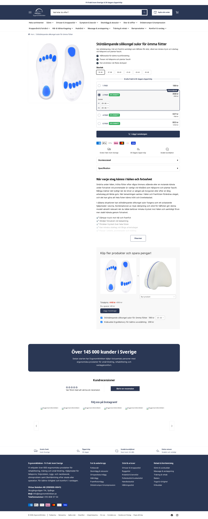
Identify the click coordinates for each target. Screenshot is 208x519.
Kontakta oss (111, 515)
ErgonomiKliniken (40, 515)
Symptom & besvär (88, 22)
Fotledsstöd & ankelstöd (132, 478)
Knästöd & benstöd (130, 474)
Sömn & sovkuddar (162, 468)
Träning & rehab (120, 28)
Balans (156, 478)
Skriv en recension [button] (125, 388)
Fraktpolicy (52, 515)
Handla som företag (124, 515)
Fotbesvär (94, 468)
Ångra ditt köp (138, 515)
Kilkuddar (158, 485)
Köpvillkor (81, 515)
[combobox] (99, 12)
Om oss (102, 515)
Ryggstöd (126, 471)
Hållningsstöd (128, 485)
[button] (30, 12)
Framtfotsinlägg (97, 481)
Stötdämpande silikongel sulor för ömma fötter (54, 34)
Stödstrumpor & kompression (102, 485)
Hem (32, 34)
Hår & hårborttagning (61, 28)
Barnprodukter (138, 28)
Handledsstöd (128, 481)
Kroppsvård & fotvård (38, 28)
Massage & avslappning (98, 28)
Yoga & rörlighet (161, 481)
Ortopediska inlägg (98, 474)
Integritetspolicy (92, 515)
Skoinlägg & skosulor (110, 22)
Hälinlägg (94, 478)
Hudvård (79, 28)
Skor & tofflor (129, 22)
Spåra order (72, 515)
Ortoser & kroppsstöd (65, 22)
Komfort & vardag (156, 28)
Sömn (48, 22)
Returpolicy (62, 515)
